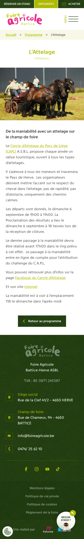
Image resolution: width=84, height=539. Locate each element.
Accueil (11, 35)
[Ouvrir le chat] (66, 521)
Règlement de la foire (42, 512)
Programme (33, 35)
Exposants (46, 4)
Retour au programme (44, 321)
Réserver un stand (17, 4)
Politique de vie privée (42, 496)
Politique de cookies (42, 504)
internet (31, 286)
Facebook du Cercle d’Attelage (40, 278)
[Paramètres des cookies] (7, 531)
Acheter (74, 4)
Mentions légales (42, 488)
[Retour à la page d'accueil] (42, 351)
